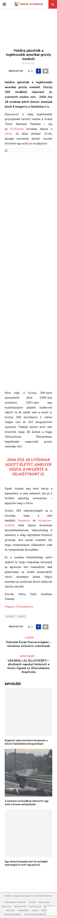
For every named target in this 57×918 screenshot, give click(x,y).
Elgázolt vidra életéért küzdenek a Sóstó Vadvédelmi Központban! (26, 742)
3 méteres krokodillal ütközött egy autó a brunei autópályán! (26, 802)
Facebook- (24, 520)
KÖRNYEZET (23, 910)
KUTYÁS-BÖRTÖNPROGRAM (37, 914)
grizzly (21, 616)
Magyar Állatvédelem (19, 606)
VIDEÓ (35, 910)
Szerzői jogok (35, 906)
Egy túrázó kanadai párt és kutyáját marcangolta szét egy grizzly (26, 863)
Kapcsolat (6, 906)
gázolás (10, 616)
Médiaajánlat (20, 906)
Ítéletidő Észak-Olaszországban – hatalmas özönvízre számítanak (28, 644)
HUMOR (44, 910)
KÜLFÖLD (10, 910)
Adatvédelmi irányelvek (15, 902)
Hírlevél (32, 902)
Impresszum (44, 902)
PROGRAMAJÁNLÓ (12, 914)
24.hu (8, 134)
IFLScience (17, 129)
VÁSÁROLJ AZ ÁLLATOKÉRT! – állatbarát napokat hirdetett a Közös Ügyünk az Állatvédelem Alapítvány (28, 666)
